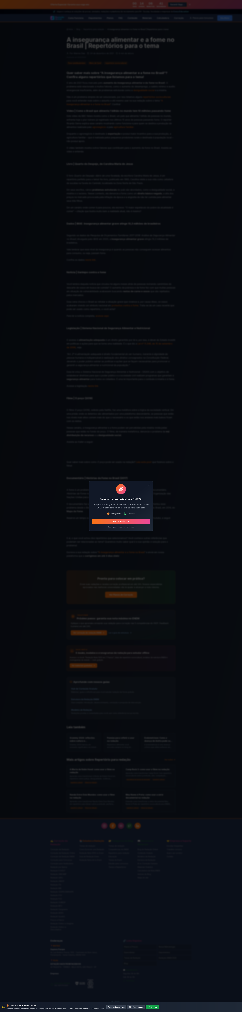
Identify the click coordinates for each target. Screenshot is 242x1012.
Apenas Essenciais (116, 1007)
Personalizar (138, 1007)
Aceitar (154, 1007)
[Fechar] (149, 485)
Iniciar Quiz (119, 521)
